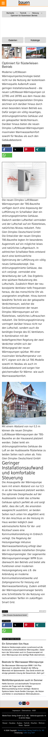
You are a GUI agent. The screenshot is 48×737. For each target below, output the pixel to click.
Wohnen (42, 723)
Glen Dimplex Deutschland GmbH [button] (15, 615)
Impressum (16, 710)
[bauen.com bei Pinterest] (27, 703)
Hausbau (12, 723)
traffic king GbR (29, 733)
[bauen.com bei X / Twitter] (24, 703)
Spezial (26, 725)
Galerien (12, 40)
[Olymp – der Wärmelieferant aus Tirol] (36, 53)
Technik (26, 723)
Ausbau (19, 723)
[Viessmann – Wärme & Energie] (12, 53)
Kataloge (35, 40)
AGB (34, 710)
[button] (7, 149)
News (21, 725)
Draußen (34, 723)
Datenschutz (26, 710)
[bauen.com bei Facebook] (20, 703)
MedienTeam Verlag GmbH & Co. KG (31, 730)
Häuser (4, 723)
